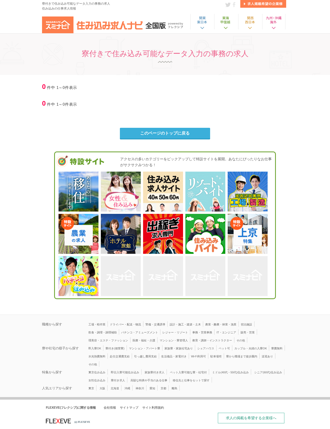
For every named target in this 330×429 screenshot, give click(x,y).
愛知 (152, 388)
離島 (174, 388)
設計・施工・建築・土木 (185, 324)
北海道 (115, 388)
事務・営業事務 (202, 332)
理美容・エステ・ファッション (108, 340)
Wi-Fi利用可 (198, 356)
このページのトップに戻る (165, 133)
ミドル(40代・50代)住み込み (230, 372)
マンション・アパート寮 (144, 348)
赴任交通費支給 (120, 356)
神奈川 (140, 388)
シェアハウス (205, 348)
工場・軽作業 (96, 324)
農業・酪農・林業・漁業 (220, 324)
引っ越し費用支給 (145, 356)
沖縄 (127, 388)
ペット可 (224, 348)
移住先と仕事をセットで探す (191, 380)
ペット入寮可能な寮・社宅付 (188, 372)
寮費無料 (277, 348)
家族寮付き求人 (154, 372)
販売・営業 (248, 332)
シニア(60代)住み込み (268, 372)
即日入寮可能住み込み (125, 372)
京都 (163, 388)
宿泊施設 (246, 324)
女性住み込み (96, 380)
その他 (240, 340)
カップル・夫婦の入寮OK (250, 348)
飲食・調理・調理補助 (102, 332)
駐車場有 (216, 356)
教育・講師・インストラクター (212, 340)
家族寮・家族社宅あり (178, 348)
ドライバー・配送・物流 (125, 324)
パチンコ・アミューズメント (139, 332)
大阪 (102, 388)
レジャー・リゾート (175, 332)
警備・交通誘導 (155, 324)
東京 (91, 388)
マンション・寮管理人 (174, 340)
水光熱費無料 (96, 356)
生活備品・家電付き (174, 356)
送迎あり (267, 356)
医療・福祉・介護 (144, 340)
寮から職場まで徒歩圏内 (241, 356)
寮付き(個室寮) (115, 348)
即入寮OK (94, 348)
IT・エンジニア (226, 332)
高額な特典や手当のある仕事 (148, 380)
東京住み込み (96, 372)
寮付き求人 (118, 380)
